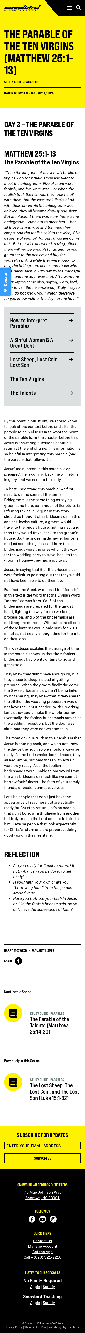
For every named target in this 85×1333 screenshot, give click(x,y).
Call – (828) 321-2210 (42, 1256)
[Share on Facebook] (18, 961)
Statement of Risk (35, 1327)
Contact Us (42, 1240)
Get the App (42, 1251)
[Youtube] (42, 1219)
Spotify (49, 1286)
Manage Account (42, 1246)
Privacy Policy (14, 1327)
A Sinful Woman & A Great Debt (31, 343)
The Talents (23, 393)
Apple (35, 1286)
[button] (69, 8)
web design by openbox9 (63, 1327)
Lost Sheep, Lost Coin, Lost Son (34, 362)
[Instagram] (53, 1219)
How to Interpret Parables (28, 323)
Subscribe (42, 1158)
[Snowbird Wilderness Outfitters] (30, 8)
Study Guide (13, 82)
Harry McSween (16, 93)
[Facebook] (32, 1219)
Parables (31, 82)
